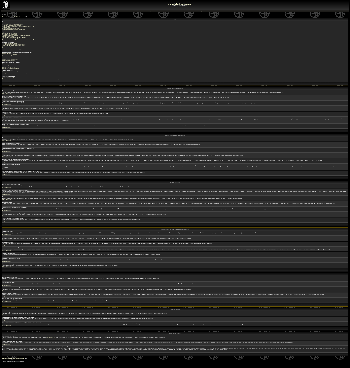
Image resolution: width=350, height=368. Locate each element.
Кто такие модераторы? (7, 65)
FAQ (150, 10)
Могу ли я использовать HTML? (9, 54)
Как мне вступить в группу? (8, 67)
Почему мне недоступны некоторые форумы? (13, 48)
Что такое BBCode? (6, 53)
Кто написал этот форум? (8, 77)
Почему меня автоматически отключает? (11, 25)
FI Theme (179, 364)
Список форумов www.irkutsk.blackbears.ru (13, 16)
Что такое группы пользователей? (10, 66)
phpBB (164, 364)
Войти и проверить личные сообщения (189, 10)
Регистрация (176, 10)
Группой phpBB (51, 337)
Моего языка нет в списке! (8, 36)
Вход (200, 10)
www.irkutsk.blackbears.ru (179, 4)
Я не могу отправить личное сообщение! (11, 71)
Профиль (170, 10)
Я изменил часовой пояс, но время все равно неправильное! (16, 35)
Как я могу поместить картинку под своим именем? (14, 37)
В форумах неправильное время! (10, 34)
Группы (165, 10)
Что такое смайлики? (7, 55)
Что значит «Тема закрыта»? (8, 60)
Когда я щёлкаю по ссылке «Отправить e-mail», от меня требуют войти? (18, 39)
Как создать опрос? (6, 46)
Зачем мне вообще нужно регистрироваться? (12, 24)
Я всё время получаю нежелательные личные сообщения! (15, 73)
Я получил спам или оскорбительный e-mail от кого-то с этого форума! (18, 74)
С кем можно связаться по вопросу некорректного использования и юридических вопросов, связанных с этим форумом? (30, 79)
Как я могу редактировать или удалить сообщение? (14, 44)
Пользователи (159, 10)
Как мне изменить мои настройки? (10, 33)
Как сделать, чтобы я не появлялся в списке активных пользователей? (18, 26)
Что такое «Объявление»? (8, 58)
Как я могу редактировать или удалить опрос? (12, 47)
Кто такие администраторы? (8, 63)
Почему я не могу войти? (8, 23)
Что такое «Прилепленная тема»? (10, 59)
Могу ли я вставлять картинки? (9, 56)
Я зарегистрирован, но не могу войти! (11, 28)
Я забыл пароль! (6, 27)
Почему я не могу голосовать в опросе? (11, 50)
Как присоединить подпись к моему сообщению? (13, 45)
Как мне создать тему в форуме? (10, 43)
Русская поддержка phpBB (175, 365)
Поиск (153, 10)
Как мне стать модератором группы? (10, 68)
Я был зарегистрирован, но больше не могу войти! (13, 29)
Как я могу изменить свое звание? (10, 38)
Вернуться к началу (6, 93)
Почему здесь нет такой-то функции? (10, 78)
